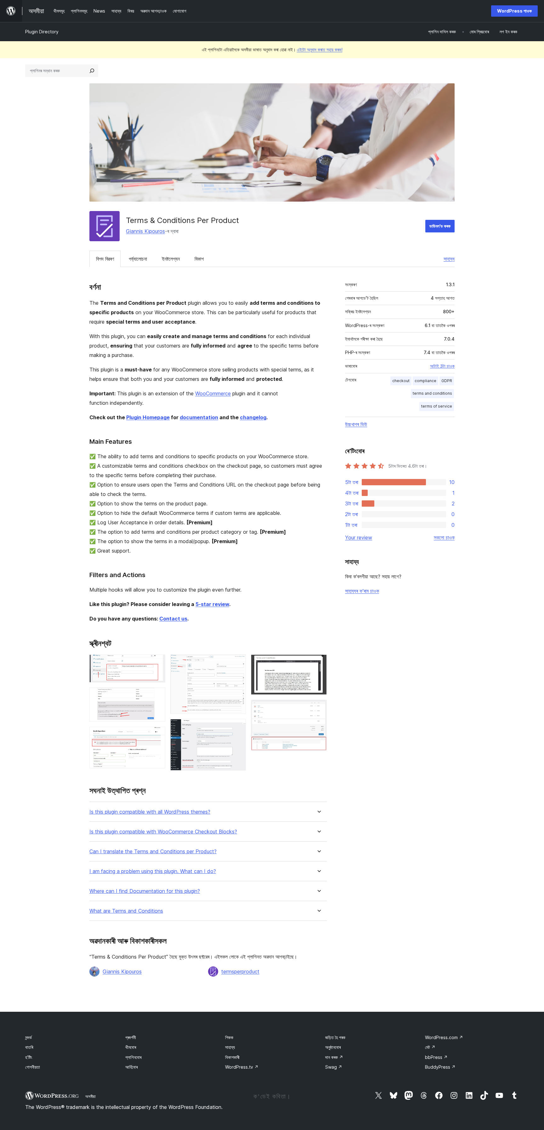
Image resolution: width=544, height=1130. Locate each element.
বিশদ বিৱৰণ (105, 259)
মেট (430, 1047)
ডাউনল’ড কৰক (439, 226)
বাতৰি (29, 1047)
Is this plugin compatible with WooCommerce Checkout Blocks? (163, 832)
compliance (425, 380)
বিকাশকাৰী (232, 1057)
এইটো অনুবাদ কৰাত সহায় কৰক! (320, 49)
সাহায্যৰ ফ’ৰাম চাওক (362, 591)
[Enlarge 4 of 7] (237, 663)
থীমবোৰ (130, 1047)
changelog (253, 417)
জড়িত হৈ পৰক (335, 1037)
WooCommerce (213, 393)
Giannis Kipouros (145, 231)
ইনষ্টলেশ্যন (171, 259)
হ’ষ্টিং (28, 1057)
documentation (199, 417)
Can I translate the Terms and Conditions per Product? (153, 851)
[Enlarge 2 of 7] (157, 696)
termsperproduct (240, 971)
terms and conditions (432, 393)
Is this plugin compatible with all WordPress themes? (149, 812)
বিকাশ (199, 259)
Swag (333, 1067)
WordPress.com (444, 1037)
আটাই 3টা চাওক (442, 366)
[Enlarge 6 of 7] (318, 663)
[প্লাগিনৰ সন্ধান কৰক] (92, 70)
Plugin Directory (42, 31)
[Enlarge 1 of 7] (157, 663)
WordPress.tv (241, 1067)
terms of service (436, 406)
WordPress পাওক (514, 11)
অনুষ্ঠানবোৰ (333, 1047)
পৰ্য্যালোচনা (138, 259)
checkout (401, 380)
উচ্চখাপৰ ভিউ (356, 424)
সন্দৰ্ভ (28, 1037)
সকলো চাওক (444, 537)
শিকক (229, 1037)
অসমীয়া (90, 1096)
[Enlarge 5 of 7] (237, 727)
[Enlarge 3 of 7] (157, 735)
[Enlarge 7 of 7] (318, 708)
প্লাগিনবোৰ (133, 1057)
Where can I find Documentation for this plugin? (144, 891)
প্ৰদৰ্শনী (130, 1037)
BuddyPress (440, 1067)
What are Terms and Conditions (126, 911)
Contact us (173, 618)
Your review (358, 537)
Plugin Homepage (148, 417)
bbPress (436, 1057)
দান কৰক (334, 1057)
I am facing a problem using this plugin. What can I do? (152, 871)
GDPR (446, 380)
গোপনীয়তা (32, 1067)
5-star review (212, 604)
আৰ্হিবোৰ (131, 1067)
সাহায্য (449, 259)
